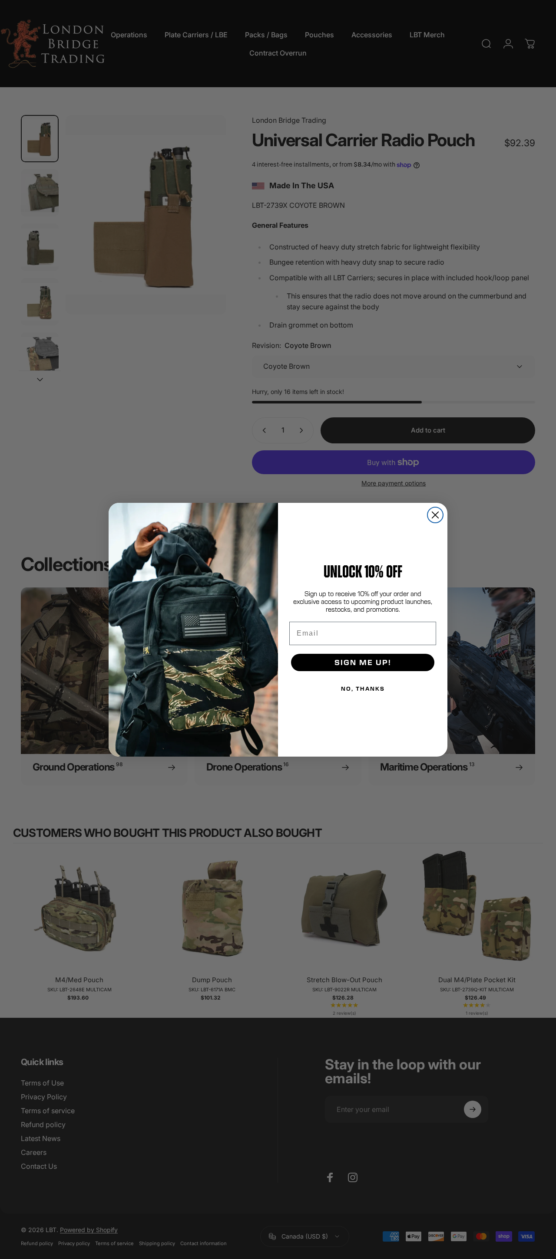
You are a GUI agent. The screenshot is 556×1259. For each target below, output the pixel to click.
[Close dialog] (435, 515)
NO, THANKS (363, 688)
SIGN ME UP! (362, 662)
